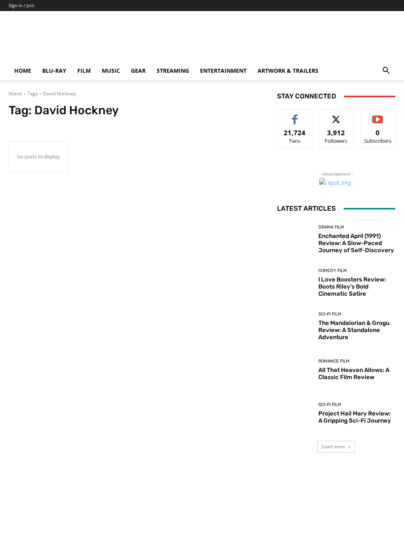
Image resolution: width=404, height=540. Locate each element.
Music (111, 70)
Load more (333, 446)
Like (294, 115)
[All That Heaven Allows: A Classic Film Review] (294, 369)
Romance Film (334, 361)
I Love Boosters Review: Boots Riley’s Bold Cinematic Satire (352, 286)
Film (84, 70)
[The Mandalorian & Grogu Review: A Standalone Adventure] (294, 326)
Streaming (173, 70)
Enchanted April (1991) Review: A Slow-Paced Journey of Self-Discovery (356, 243)
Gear (138, 70)
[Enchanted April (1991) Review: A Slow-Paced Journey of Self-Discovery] (294, 239)
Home (22, 70)
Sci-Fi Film (329, 314)
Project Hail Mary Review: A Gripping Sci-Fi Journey (354, 417)
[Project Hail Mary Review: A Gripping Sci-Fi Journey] (294, 413)
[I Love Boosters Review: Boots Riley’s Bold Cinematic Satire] (294, 282)
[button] (385, 71)
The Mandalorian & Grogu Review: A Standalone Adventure (353, 330)
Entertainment (223, 70)
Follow (336, 115)
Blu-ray (54, 70)
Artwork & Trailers (288, 70)
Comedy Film (332, 270)
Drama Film (331, 227)
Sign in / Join (21, 5)
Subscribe (378, 115)
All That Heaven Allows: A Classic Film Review (353, 373)
